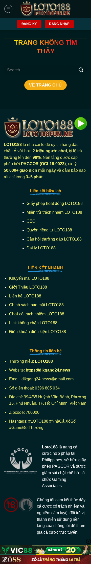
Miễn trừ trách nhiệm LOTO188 (54, 212)
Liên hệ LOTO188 (25, 296)
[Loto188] (45, 9)
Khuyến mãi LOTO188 (29, 278)
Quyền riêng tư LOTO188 (49, 230)
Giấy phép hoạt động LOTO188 (55, 203)
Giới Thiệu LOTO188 (28, 287)
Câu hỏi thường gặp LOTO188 (54, 239)
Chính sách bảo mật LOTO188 (36, 305)
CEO (31, 221)
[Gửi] (81, 70)
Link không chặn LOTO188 (33, 323)
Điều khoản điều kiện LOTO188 (37, 332)
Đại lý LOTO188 (41, 248)
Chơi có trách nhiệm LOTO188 (36, 314)
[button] (8, 9)
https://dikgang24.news (48, 370)
